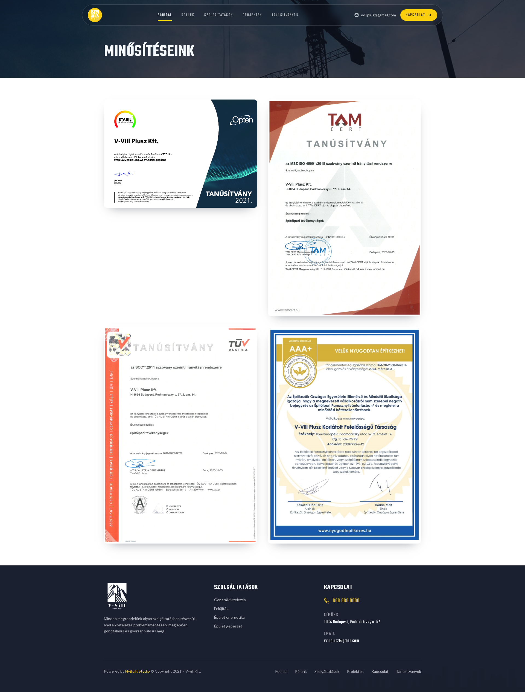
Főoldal (165, 15)
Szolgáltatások (218, 15)
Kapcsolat (415, 15)
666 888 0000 (346, 601)
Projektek (252, 15)
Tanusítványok (285, 15)
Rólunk (188, 15)
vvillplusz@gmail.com (378, 15)
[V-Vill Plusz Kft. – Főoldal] (95, 15)
